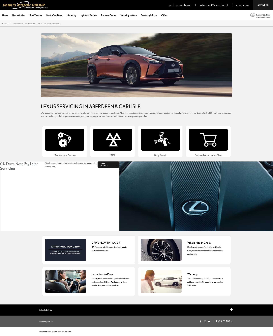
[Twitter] (204, 321)
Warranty (192, 274)
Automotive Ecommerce (61, 331)
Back (6, 23)
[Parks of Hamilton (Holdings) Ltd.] (25, 5)
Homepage (30, 23)
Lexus (39, 23)
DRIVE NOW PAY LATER (106, 242)
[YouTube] (209, 321)
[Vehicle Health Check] (161, 250)
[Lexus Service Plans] (65, 281)
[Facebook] (200, 321)
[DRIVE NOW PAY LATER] (65, 250)
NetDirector (44, 331)
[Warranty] (161, 281)
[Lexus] (260, 15)
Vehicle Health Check (199, 242)
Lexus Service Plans (102, 274)
